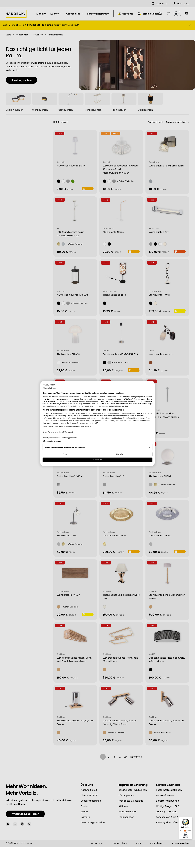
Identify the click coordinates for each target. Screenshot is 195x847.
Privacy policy (49, 385)
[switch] (185, 836)
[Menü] (190, 819)
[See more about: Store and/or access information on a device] (149, 447)
